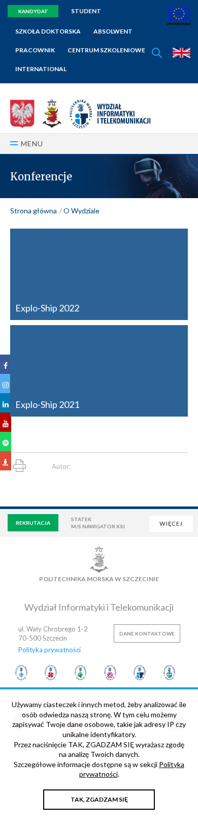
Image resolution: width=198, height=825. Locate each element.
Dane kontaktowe (147, 633)
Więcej (171, 523)
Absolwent (113, 31)
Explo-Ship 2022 (47, 307)
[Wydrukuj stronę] (19, 465)
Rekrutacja (33, 523)
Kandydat (33, 11)
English (181, 53)
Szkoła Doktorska (48, 31)
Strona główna (33, 210)
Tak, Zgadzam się (99, 799)
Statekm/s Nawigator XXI (98, 522)
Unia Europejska (179, 15)
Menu (32, 143)
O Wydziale (81, 210)
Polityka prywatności (49, 650)
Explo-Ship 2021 (47, 404)
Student (86, 11)
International (41, 69)
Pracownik (35, 50)
